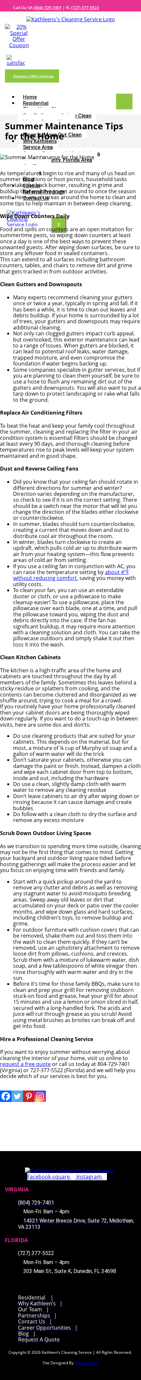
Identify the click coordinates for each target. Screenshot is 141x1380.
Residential (36, 103)
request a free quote (25, 1064)
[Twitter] (17, 1096)
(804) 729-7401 (48, 7)
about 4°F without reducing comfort (71, 575)
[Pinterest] (28, 1096)
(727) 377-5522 (85, 7)
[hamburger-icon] (124, 101)
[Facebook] (5, 1096)
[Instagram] (40, 1096)
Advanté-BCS (86, 1363)
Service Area (38, 147)
